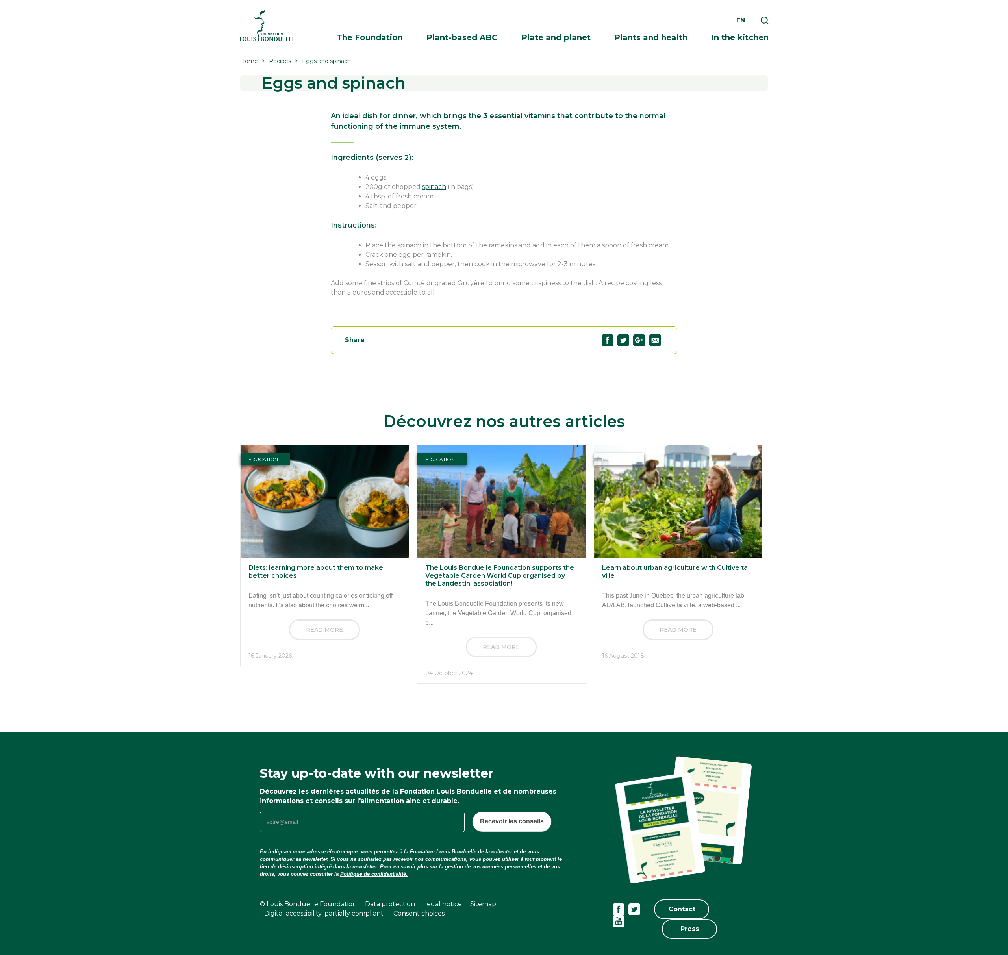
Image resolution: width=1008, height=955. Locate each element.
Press (689, 929)
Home (249, 61)
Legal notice (442, 904)
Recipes (280, 61)
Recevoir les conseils (512, 821)
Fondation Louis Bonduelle (267, 26)
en (740, 20)
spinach (434, 187)
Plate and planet (556, 37)
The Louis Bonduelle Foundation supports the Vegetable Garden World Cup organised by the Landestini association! (499, 575)
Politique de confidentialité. (374, 874)
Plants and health (650, 37)
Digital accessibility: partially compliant (324, 913)
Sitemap (483, 904)
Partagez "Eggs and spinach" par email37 (655, 340)
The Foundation (370, 37)
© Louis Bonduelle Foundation (308, 904)
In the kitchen (740, 37)
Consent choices (419, 913)
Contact (682, 909)
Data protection (390, 904)
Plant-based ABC (462, 37)
